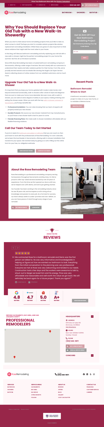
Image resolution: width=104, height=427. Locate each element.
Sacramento (35, 387)
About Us (12, 5)
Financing (90, 387)
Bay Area (34, 389)
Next (84, 58)
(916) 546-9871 (72, 341)
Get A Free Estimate (91, 5)
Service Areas (54, 5)
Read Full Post (77, 106)
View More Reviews (80, 300)
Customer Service (93, 389)
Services (10, 385)
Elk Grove (34, 392)
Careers (89, 392)
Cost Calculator (27, 5)
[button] (37, 304)
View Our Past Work (26, 151)
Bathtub (93, 12)
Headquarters (73, 316)
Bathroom (66, 12)
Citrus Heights (36, 395)
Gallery (60, 395)
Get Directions (71, 327)
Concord (70, 355)
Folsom (33, 397)
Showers (81, 12)
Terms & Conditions (13, 409)
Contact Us (41, 5)
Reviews (60, 387)
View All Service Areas (77, 350)
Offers (60, 389)
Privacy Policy (25, 409)
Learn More (35, 207)
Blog (59, 392)
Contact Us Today (44, 151)
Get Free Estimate (21, 207)
